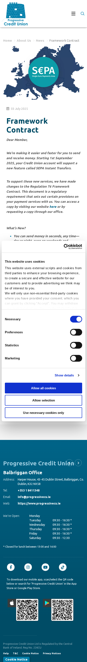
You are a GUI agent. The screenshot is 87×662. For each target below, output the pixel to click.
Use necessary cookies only (43, 412)
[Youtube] (46, 567)
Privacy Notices (52, 653)
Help (6, 653)
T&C (15, 653)
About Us (24, 40)
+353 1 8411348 (44, 486)
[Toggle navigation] (57, 14)
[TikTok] (63, 567)
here (52, 206)
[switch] (76, 332)
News (40, 40)
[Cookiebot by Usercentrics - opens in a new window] (63, 246)
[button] (82, 13)
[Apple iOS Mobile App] (23, 610)
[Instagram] (29, 567)
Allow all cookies (43, 388)
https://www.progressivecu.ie (55, 499)
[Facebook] (12, 567)
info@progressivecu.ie (50, 492)
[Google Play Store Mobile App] (58, 610)
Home (7, 40)
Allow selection (43, 400)
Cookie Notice (30, 653)
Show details (64, 375)
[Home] (14, 14)
